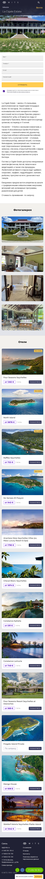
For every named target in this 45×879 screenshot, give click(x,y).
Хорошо (38, 876)
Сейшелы (6, 7)
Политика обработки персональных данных (31, 858)
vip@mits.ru (6, 848)
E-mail (4, 70)
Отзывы (26, 851)
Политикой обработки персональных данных (18, 92)
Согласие (9, 90)
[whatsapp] (17, 870)
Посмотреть (35, 382)
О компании (27, 848)
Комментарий (7, 77)
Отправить (22, 85)
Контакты (26, 854)
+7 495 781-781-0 (7, 851)
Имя (4, 57)
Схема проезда (7, 865)
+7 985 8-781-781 (7, 854)
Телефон (6, 63)
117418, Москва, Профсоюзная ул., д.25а (10, 861)
